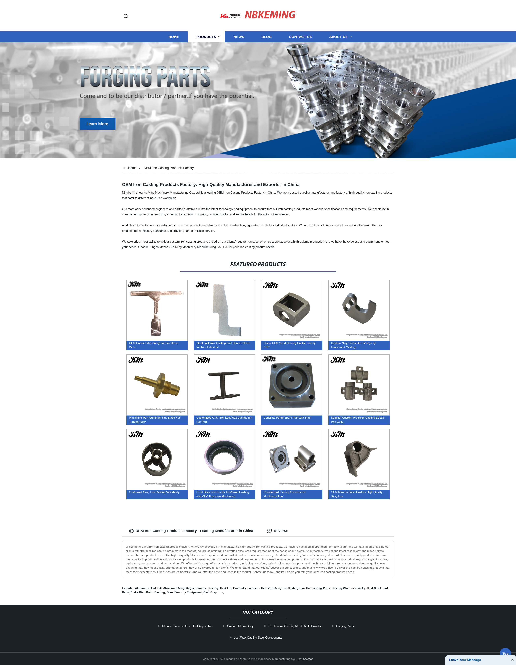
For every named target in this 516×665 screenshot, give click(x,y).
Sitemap (308, 658)
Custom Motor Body (240, 626)
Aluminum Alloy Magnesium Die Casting (190, 588)
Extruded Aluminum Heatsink (142, 588)
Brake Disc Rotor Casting (147, 592)
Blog (267, 37)
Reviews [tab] (281, 531)
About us (338, 37)
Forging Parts (345, 626)
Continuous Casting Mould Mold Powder (294, 626)
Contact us (300, 37)
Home (173, 37)
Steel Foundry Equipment (184, 592)
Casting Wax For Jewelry (348, 588)
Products (206, 37)
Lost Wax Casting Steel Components (258, 637)
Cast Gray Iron (213, 592)
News (238, 37)
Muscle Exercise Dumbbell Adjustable (187, 626)
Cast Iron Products (233, 588)
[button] (126, 16)
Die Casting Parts (318, 588)
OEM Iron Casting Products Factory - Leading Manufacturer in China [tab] (194, 531)
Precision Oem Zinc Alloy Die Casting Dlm (276, 588)
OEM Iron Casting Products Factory (169, 168)
